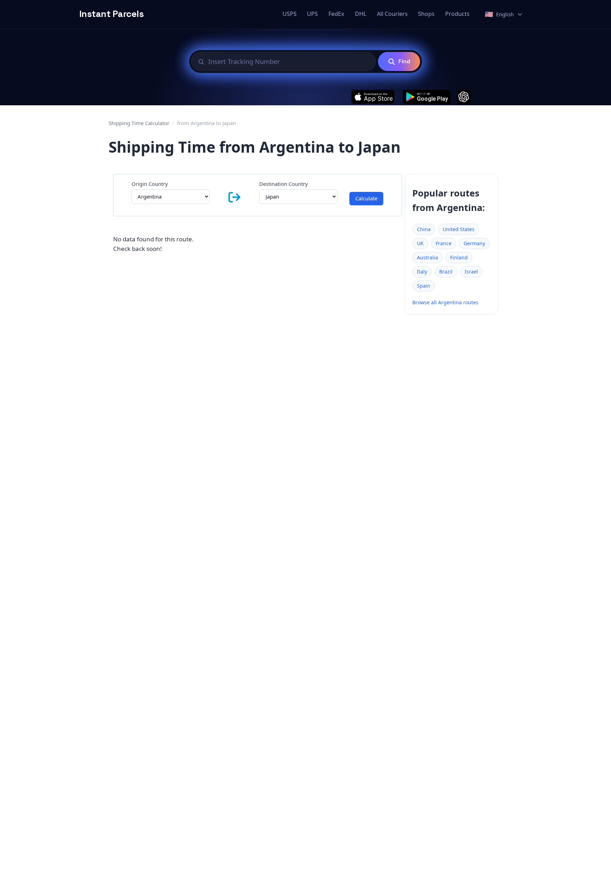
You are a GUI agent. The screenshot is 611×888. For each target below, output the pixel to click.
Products (457, 14)
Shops (426, 14)
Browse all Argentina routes (445, 302)
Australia (427, 257)
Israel (471, 271)
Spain (423, 285)
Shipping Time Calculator (139, 123)
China (424, 229)
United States (459, 229)
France (444, 243)
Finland (459, 257)
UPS (312, 14)
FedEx (336, 14)
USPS (290, 14)
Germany (474, 243)
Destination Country (283, 183)
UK (420, 243)
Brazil (446, 271)
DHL (360, 14)
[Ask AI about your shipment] (463, 97)
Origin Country (150, 183)
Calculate (366, 198)
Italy (422, 271)
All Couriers (392, 14)
